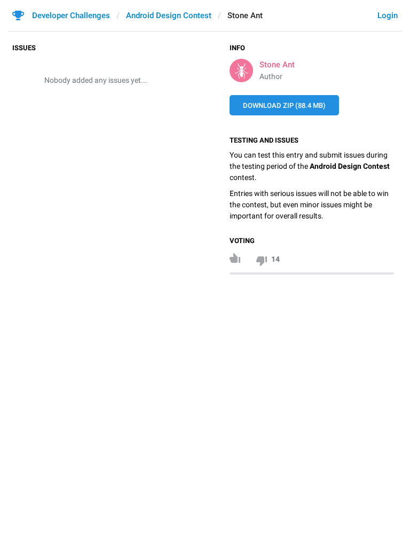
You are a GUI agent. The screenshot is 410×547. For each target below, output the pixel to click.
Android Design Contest (168, 15)
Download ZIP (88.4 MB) (284, 105)
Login (387, 15)
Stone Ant (277, 64)
